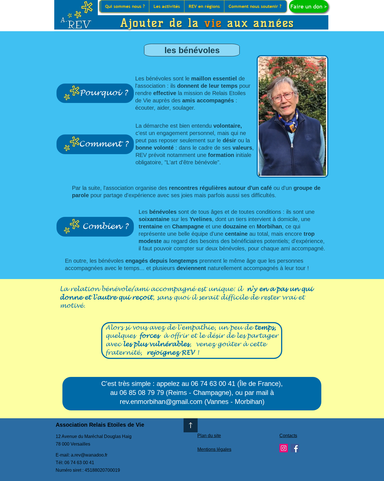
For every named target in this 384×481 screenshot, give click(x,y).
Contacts (288, 435)
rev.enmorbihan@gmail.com (161, 401)
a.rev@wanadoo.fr (89, 455)
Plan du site (209, 435)
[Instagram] (283, 448)
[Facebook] (295, 448)
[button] (125, 6)
